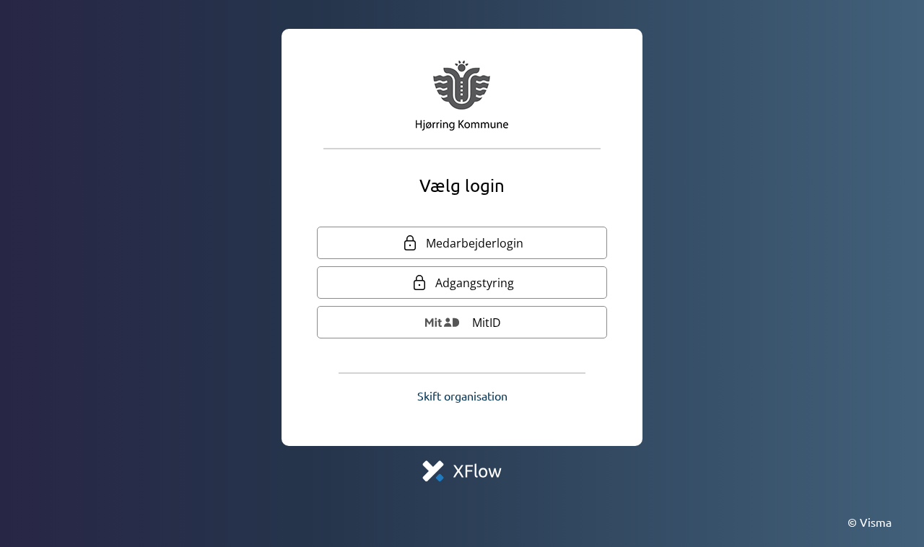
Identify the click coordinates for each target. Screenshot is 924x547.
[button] (462, 395)
